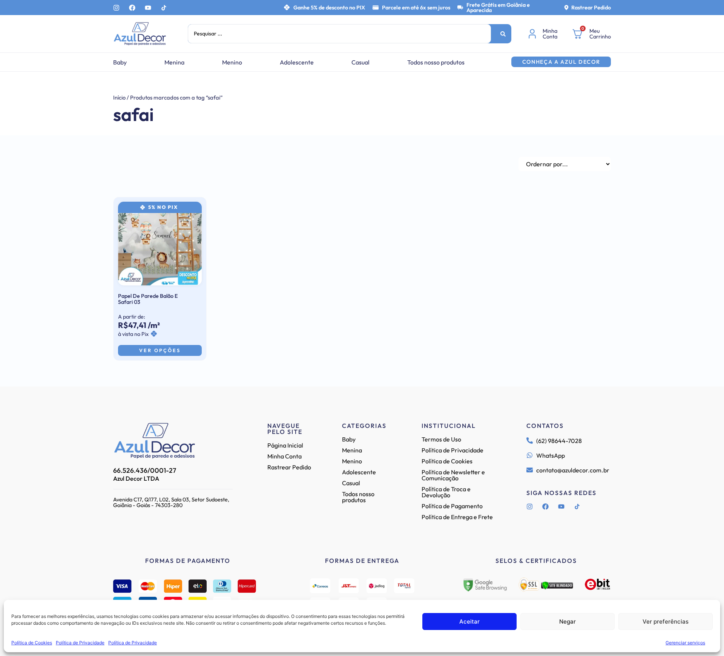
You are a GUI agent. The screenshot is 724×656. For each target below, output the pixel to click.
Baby (120, 62)
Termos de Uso (441, 439)
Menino (232, 62)
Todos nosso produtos (436, 62)
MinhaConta (550, 34)
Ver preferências (666, 621)
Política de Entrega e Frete (457, 517)
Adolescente (297, 62)
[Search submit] (503, 34)
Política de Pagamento (452, 506)
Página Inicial (285, 445)
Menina (174, 62)
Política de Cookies (31, 642)
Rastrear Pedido (591, 7)
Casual (360, 62)
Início (119, 97)
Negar (567, 621)
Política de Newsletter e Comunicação (453, 475)
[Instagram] (116, 8)
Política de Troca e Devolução (446, 492)
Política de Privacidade (80, 642)
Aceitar (469, 621)
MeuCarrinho (600, 34)
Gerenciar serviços (685, 642)
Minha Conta (284, 456)
